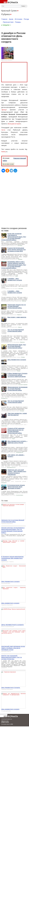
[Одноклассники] (7, 170)
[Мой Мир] (15, 170)
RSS (12, 724)
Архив (11, 19)
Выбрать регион (5, 722)
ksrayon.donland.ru (8, 60)
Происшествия (8, 22)
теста (3, 130)
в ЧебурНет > (6, 25)
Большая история (14, 124)
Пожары (18, 22)
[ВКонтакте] (3, 170)
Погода (26, 19)
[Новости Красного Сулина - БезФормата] (9, 2)
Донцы (4, 110)
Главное (4, 19)
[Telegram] (11, 170)
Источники (18, 19)
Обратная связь (5, 721)
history (3, 151)
